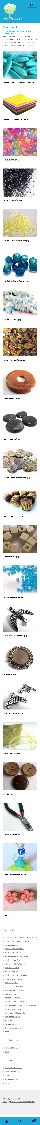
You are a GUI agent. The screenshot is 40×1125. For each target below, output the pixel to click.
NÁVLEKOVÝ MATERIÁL (12, 1017)
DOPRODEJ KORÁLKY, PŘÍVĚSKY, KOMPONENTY (21, 938)
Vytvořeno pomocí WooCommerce (22, 1102)
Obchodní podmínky (12, 1072)
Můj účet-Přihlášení (11, 1048)
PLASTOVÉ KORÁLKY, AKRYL (14, 987)
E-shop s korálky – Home (13, 1068)
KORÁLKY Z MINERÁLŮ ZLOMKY (15, 964)
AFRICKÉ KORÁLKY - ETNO (13, 979)
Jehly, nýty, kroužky (14, 1009)
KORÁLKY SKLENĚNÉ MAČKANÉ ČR (16, 953)
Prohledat (20, 1121)
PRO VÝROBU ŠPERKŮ (12, 1024)
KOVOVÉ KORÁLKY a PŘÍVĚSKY (15, 990)
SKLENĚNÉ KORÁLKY (12, 945)
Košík (7, 1052)
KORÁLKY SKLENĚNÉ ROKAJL (14, 949)
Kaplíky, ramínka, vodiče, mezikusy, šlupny (22, 1005)
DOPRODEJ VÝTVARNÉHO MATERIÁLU (17, 941)
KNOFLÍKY (8, 1021)
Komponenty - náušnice (16, 1002)
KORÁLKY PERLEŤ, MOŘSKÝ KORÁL (16, 975)
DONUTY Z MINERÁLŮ (12, 968)
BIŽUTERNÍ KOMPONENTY (13, 998)
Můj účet (6, 1121)
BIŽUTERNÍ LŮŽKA (11, 994)
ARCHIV (7, 1032)
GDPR (7, 1075)
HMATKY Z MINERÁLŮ (12, 971)
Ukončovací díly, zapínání (16, 1013)
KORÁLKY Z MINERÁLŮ (12, 960)
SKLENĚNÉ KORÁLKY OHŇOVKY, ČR (16, 956)
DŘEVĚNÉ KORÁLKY (11, 983)
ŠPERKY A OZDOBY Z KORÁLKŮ (15, 1028)
